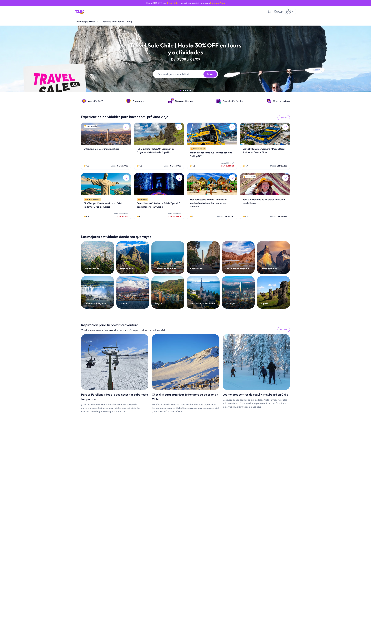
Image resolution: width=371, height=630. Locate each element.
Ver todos (283, 118)
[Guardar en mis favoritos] (126, 127)
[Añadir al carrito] (269, 12)
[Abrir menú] (290, 11)
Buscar (210, 74)
